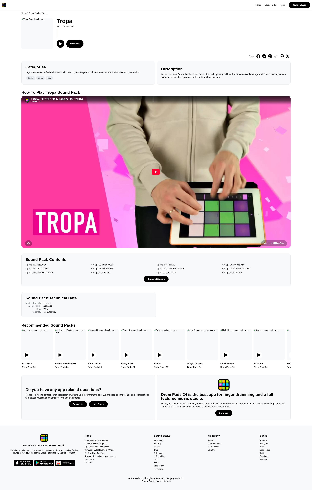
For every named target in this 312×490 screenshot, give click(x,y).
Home (258, 5)
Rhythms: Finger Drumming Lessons (100, 456)
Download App (299, 5)
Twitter (263, 453)
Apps (282, 5)
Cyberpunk (158, 453)
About (210, 440)
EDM (156, 463)
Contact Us (78, 404)
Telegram (264, 459)
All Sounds (158, 440)
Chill (156, 459)
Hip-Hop (157, 444)
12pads (30, 78)
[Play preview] (26, 355)
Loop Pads (89, 459)
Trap (156, 450)
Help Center (98, 404)
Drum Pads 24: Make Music (96, 440)
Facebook (264, 456)
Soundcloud (265, 450)
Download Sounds (156, 279)
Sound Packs (270, 5)
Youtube (263, 440)
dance (40, 78)
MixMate (88, 463)
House (157, 447)
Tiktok (262, 447)
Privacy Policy (147, 481)
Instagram (264, 444)
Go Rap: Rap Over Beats (95, 453)
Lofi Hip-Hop (159, 456)
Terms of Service (163, 481)
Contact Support (215, 444)
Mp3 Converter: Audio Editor (97, 447)
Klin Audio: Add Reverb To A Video (99, 450)
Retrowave (158, 469)
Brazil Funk (159, 466)
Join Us (211, 450)
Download (75, 44)
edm (49, 78)
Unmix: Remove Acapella (96, 444)
